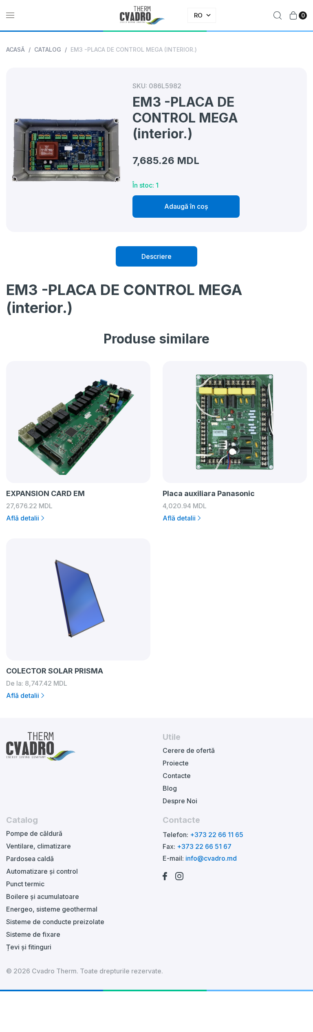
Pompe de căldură (34, 833)
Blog (170, 788)
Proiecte (176, 763)
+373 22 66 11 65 (216, 835)
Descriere (156, 256)
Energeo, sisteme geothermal (51, 909)
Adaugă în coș (186, 206)
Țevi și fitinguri (28, 947)
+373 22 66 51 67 (204, 846)
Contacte (177, 776)
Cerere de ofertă (189, 750)
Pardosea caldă (30, 859)
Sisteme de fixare (33, 934)
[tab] (156, 256)
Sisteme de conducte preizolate (55, 922)
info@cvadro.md (211, 858)
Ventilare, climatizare (38, 846)
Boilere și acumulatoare (42, 896)
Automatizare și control (42, 871)
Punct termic (25, 884)
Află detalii (22, 518)
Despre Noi (180, 801)
